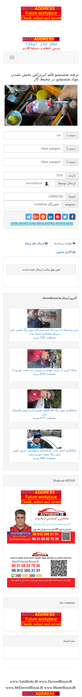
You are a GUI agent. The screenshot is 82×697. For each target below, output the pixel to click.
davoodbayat (34, 183)
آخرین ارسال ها (59, 298)
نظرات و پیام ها (63, 243)
